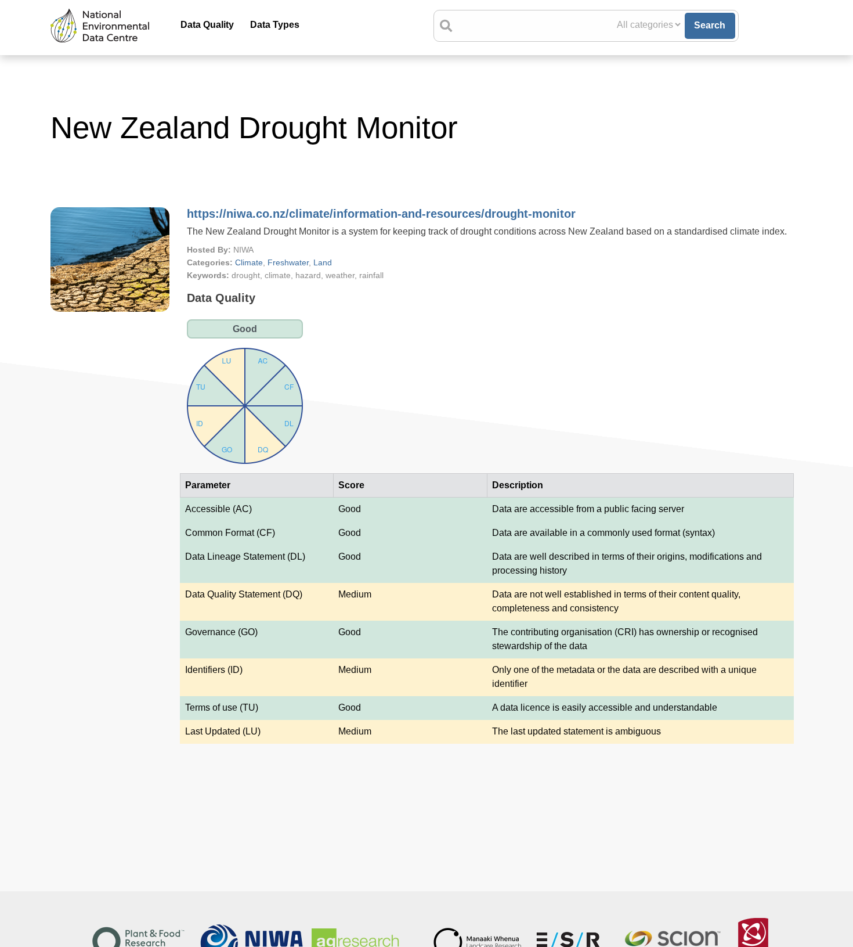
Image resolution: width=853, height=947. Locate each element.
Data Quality (207, 25)
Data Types (274, 25)
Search (709, 25)
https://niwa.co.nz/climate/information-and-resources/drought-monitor (381, 213)
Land (322, 262)
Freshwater (288, 262)
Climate (249, 262)
